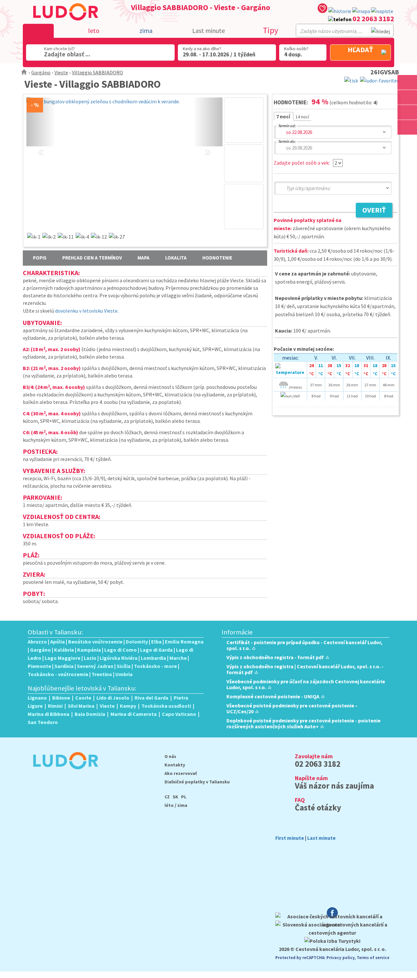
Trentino (102, 674)
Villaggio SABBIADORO (97, 72)
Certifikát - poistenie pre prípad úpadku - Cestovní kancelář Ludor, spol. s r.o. (304, 645)
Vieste (61, 72)
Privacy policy (340, 957)
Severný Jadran (95, 666)
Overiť (370, 210)
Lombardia (153, 658)
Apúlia (57, 641)
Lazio (90, 658)
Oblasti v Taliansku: (55, 632)
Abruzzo (37, 641)
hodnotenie (217, 258)
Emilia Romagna (184, 641)
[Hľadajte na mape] (407, 97)
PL (183, 797)
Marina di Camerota (133, 714)
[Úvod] (24, 72)
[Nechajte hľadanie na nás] (382, 11)
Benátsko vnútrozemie (95, 641)
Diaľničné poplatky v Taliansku (197, 782)
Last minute (208, 30)
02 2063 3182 (373, 18)
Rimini (55, 706)
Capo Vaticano (179, 714)
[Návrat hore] (407, 142)
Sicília (124, 666)
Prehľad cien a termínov (92, 258)
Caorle (83, 697)
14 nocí (302, 117)
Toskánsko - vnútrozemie (58, 674)
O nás (170, 756)
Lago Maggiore (62, 658)
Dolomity (137, 641)
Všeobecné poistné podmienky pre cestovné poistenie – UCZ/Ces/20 (292, 708)
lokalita (176, 258)
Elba (156, 641)
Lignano (37, 697)
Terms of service (373, 957)
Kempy (128, 706)
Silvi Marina (81, 706)
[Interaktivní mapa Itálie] (361, 11)
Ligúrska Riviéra (118, 658)
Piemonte (39, 666)
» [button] (207, 143)
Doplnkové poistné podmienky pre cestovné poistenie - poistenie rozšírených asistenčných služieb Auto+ (303, 723)
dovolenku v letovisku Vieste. (87, 310)
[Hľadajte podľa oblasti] (407, 82)
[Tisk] (351, 80)
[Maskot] (407, 127)
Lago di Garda (156, 649)
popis (40, 258)
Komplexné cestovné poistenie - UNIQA (272, 696)
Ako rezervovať (181, 773)
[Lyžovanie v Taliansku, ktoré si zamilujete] (407, 112)
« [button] (41, 143)
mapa (143, 258)
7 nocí (283, 116)
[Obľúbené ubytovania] (322, 9)
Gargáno (40, 72)
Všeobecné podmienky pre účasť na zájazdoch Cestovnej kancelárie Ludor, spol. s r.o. (305, 684)
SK (175, 797)
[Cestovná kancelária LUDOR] (63, 773)
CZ (167, 797)
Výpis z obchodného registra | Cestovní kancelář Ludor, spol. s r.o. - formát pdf (304, 669)
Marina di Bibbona (48, 714)
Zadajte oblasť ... (67, 54)
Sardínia (64, 666)
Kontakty (175, 765)
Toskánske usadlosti (166, 706)
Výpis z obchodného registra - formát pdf (275, 657)
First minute (289, 838)
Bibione (61, 697)
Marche (178, 658)
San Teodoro (43, 722)
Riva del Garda (151, 697)
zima (182, 805)
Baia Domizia (90, 714)
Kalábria (64, 649)
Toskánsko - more (155, 666)
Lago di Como (120, 649)
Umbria (124, 674)
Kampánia (89, 649)
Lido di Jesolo (112, 697)
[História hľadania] (339, 11)
